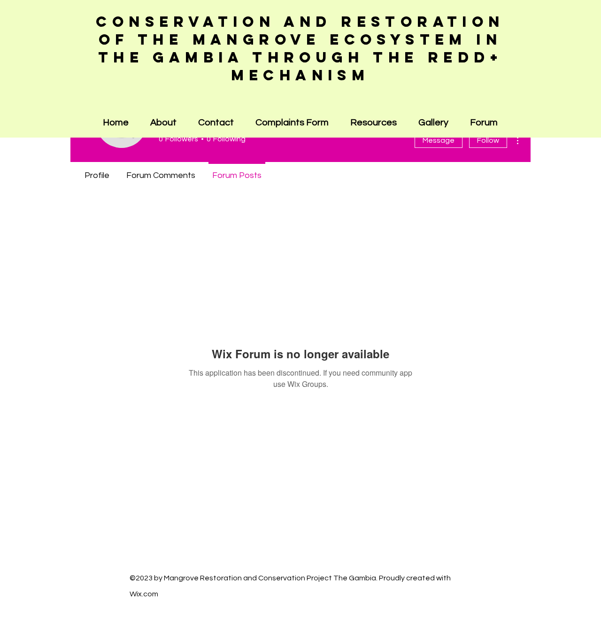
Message (439, 140)
